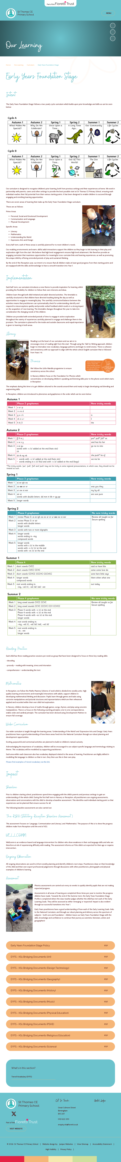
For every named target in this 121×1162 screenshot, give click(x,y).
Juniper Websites (66, 1144)
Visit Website (16, 1129)
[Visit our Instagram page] (8, 1113)
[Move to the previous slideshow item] (112, 32)
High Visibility (50, 1149)
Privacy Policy (65, 1149)
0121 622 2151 (63, 1119)
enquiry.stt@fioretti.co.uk (68, 1124)
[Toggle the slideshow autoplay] (112, 38)
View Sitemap (82, 1144)
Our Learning (18, 65)
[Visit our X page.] (13, 1113)
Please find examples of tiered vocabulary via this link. (28, 762)
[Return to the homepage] (11, 13)
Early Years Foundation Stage (48, 65)
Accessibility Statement (102, 1144)
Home (8, 65)
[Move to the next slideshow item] (112, 25)
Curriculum (30, 65)
